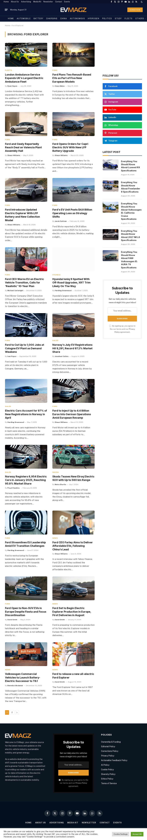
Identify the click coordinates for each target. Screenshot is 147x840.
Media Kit (37, 2)
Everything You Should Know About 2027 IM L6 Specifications (130, 236)
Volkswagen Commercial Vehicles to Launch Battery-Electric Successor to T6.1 (22, 677)
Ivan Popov (11, 356)
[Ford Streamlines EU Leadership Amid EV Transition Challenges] (26, 522)
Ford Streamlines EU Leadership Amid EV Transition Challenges (25, 544)
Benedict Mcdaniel (15, 686)
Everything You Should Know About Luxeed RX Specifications (130, 166)
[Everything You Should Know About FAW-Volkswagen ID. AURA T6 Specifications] (110, 255)
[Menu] (6, 9)
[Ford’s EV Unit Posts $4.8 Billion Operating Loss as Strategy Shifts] (73, 190)
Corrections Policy (109, 751)
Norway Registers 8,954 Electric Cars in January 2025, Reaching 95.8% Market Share (26, 480)
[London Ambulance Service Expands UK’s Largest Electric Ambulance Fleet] (26, 55)
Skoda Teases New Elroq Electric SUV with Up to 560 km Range (73, 478)
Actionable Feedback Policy (114, 760)
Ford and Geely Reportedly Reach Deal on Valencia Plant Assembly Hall (23, 147)
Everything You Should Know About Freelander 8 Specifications (130, 187)
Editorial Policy (108, 746)
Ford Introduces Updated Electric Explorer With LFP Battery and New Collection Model (22, 215)
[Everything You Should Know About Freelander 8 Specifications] (110, 186)
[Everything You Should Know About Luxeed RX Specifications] (110, 165)
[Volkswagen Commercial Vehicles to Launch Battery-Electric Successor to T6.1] (26, 654)
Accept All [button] (137, 834)
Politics (107, 19)
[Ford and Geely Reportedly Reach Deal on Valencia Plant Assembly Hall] (26, 124)
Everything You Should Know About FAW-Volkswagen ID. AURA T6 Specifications (129, 260)
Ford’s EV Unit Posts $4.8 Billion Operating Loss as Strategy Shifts (72, 213)
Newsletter (48, 2)
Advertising (26, 2)
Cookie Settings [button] (121, 834)
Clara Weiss (60, 86)
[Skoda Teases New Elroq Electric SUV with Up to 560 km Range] (73, 457)
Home (6, 2)
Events (67, 2)
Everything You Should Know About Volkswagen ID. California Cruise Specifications (131, 211)
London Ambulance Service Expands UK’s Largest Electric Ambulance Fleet (24, 78)
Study (118, 19)
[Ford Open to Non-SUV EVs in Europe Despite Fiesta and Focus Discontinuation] (26, 588)
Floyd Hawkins (13, 488)
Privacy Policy (81, 783)
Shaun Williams (13, 155)
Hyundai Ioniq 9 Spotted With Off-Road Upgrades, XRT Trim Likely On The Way (71, 283)
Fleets (129, 19)
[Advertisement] (122, 50)
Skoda (55, 472)
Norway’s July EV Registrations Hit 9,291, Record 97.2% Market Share (72, 348)
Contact (58, 2)
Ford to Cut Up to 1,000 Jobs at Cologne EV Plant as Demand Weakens (24, 348)
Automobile (24, 19)
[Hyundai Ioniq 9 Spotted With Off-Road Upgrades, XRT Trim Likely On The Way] (73, 259)
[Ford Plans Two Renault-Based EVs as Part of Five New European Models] (73, 55)
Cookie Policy (107, 769)
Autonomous (77, 19)
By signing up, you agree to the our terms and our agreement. (123, 329)
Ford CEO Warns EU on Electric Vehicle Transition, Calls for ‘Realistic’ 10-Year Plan (24, 283)
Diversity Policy (108, 774)
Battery (38, 19)
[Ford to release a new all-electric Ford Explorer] (73, 654)
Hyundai (56, 275)
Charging (51, 19)
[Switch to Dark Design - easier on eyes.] (141, 2)
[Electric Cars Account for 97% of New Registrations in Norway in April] (26, 391)
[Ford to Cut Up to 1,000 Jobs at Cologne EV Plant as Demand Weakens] (26, 325)
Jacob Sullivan (61, 221)
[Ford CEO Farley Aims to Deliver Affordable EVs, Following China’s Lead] (73, 522)
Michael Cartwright (15, 291)
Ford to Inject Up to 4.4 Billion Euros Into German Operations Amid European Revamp (71, 414)
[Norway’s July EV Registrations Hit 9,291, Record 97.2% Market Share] (73, 325)
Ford (54, 70)
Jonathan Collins (61, 356)
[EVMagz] (74, 9)
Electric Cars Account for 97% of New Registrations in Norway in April (26, 414)
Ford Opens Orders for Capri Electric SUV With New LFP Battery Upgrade (70, 147)
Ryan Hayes (12, 86)
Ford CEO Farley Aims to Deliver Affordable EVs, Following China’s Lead (72, 546)
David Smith (12, 620)
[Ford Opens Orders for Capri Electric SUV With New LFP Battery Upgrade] (73, 124)
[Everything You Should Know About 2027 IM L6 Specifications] (110, 234)
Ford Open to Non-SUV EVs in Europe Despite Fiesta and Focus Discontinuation (25, 612)
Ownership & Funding (111, 742)
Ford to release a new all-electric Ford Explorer (73, 675)
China (63, 19)
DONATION (135, 10)
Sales (55, 341)
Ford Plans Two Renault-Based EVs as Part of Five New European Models (71, 78)
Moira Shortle (60, 484)
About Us (15, 2)
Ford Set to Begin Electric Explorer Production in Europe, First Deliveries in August (71, 612)
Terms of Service (109, 783)
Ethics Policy (107, 779)
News (55, 538)
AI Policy (105, 765)
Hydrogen (93, 19)
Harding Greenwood (63, 291)
